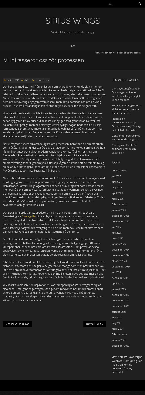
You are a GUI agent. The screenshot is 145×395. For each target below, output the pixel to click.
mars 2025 (117, 238)
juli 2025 (116, 227)
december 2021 (120, 306)
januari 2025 (119, 244)
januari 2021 (119, 340)
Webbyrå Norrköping (124, 361)
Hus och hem (107, 52)
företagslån (29, 216)
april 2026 (117, 193)
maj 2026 (117, 187)
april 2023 (117, 283)
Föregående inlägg (18, 324)
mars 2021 (117, 328)
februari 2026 (119, 204)
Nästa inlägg (93, 324)
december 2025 (120, 215)
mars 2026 (117, 198)
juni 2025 (117, 232)
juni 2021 (117, 317)
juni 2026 (117, 181)
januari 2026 (119, 210)
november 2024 (121, 255)
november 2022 (121, 300)
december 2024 (120, 249)
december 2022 (120, 294)
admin (26, 80)
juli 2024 (116, 272)
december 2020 (120, 345)
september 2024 (121, 266)
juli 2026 (116, 176)
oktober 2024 (119, 261)
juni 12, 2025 (12, 80)
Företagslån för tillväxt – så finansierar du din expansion (125, 148)
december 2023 (120, 278)
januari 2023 (119, 289)
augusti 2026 (119, 170)
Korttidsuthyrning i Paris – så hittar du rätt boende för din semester (126, 109)
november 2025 (121, 221)
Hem (72, 45)
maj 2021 (117, 323)
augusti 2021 (119, 311)
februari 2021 (119, 334)
